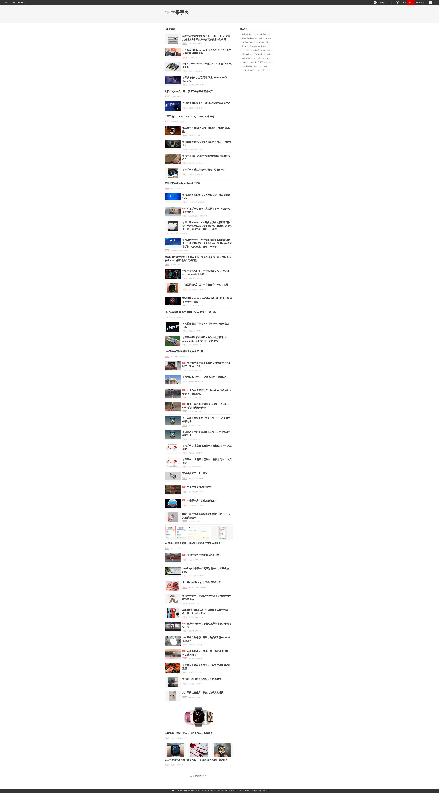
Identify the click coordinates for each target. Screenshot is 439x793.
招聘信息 (218, 791)
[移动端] (376, 2)
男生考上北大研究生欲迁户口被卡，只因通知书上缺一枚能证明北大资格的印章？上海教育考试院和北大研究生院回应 (258, 70)
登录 (410, 2)
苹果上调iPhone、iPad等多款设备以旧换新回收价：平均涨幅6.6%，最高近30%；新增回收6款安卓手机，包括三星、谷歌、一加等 (207, 226)
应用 (13, 2)
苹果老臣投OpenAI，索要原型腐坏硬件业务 (204, 376)
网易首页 (7, 2)
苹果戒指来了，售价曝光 (194, 473)
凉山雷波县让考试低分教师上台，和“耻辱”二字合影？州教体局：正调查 (258, 38)
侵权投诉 (265, 791)
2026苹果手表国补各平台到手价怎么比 (184, 351)
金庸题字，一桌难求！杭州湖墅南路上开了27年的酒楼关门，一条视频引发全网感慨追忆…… (258, 62)
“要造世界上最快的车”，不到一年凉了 (255, 66)
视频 (184, 216)
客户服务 (224, 791)
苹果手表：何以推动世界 (199, 487)
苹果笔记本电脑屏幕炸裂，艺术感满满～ (203, 679)
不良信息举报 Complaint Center (245, 791)
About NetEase (195, 791)
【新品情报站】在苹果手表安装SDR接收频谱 (205, 284)
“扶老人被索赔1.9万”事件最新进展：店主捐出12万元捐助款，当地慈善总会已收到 (258, 34)
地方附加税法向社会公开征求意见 (254, 46)
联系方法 (211, 791)
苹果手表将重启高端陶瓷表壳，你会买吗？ (204, 169)
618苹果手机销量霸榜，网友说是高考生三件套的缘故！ (193, 543)
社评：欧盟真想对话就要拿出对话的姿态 (256, 54)
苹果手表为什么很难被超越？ (202, 500)
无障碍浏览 (21, 2)
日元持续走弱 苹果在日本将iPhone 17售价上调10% (190, 312)
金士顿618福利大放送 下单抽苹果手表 (201, 582)
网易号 (185, 43)
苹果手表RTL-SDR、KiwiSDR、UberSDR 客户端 (189, 116)
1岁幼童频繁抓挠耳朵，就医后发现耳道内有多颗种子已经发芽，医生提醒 (258, 58)
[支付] (398, 2)
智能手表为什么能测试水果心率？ (204, 555)
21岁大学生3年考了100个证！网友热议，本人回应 (258, 42)
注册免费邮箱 (420, 2)
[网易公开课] (383, 2)
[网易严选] (391, 2)
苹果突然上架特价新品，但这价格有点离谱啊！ (189, 733)
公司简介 (204, 791)
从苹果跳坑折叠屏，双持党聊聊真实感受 (203, 692)
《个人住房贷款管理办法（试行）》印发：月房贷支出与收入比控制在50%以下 (258, 50)
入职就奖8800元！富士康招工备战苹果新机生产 (189, 91)
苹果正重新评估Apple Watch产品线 (182, 183)
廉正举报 (259, 791)
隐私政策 (231, 791)
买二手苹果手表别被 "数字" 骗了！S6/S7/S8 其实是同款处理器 (196, 760)
